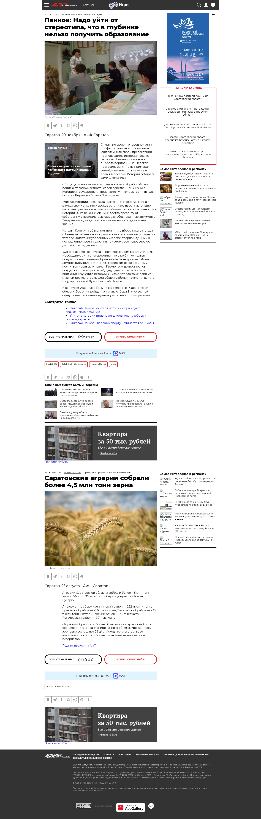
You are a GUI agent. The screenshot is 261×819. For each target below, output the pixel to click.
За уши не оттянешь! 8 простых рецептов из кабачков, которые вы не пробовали (195, 188)
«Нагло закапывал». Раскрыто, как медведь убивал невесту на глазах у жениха (195, 516)
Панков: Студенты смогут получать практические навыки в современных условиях (134, 404)
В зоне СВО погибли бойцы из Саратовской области (188, 97)
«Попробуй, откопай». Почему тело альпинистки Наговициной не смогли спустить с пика (194, 235)
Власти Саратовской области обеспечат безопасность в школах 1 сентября (188, 140)
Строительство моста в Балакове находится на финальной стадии (134, 391)
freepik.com (63, 568)
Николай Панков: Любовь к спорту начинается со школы (112, 323)
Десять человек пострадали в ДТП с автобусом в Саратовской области (188, 126)
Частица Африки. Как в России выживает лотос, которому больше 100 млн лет (194, 528)
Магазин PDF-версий (147, 754)
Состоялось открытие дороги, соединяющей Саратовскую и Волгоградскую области (76, 404)
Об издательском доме (86, 754)
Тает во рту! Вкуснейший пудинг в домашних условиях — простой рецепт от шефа (194, 176)
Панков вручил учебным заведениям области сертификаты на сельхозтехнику (79, 415)
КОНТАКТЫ (109, 754)
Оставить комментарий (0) (130, 337)
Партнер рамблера (103, 806)
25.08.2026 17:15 (53, 472)
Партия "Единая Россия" (58, 117)
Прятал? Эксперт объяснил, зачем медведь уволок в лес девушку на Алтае (194, 540)
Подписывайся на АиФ (79, 645)
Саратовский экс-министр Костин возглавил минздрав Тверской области (188, 111)
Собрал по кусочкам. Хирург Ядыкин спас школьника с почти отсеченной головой (195, 200)
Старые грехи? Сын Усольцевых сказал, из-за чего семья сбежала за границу (195, 211)
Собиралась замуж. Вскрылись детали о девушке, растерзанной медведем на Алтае (193, 493)
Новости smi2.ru (56, 462)
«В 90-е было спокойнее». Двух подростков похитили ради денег (193, 503)
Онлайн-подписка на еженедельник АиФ (186, 754)
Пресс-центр (125, 754)
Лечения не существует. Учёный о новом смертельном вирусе (193, 222)
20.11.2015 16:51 (52, 14)
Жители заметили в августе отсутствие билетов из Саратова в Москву (188, 154)
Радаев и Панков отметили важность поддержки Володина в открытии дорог (78, 392)
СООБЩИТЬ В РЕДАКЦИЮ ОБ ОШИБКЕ (92, 758)
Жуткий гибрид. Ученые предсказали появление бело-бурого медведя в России (195, 481)
